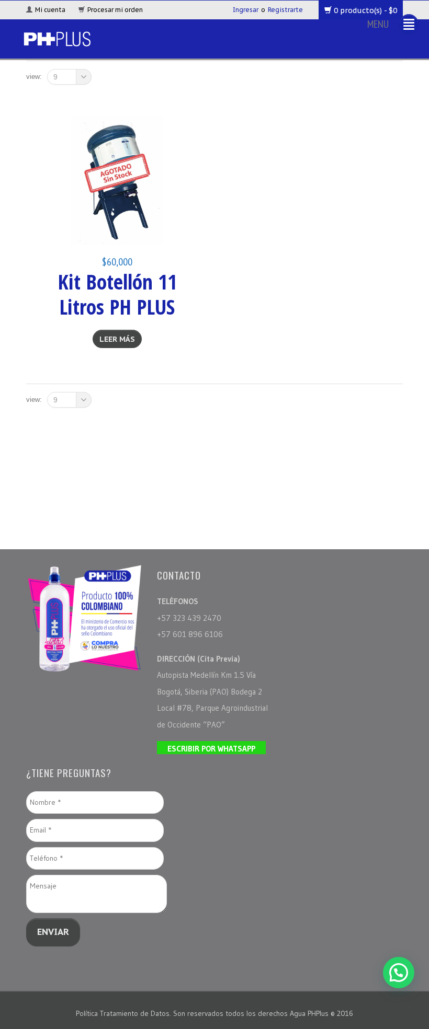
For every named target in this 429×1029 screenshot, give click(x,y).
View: (34, 76)
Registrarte (285, 10)
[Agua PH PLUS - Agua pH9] (56, 37)
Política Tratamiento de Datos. (124, 1013)
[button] (398, 972)
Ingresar (245, 10)
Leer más (117, 339)
